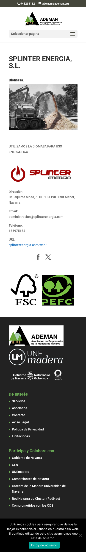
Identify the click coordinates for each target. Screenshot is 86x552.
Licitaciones (21, 436)
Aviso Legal (20, 422)
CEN (15, 465)
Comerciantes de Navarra (30, 479)
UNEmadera (20, 472)
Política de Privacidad (28, 429)
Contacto (18, 415)
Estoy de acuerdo (44, 545)
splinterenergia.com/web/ (28, 245)
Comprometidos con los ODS (32, 505)
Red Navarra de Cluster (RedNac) (36, 498)
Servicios (18, 401)
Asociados (19, 408)
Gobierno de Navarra (27, 458)
